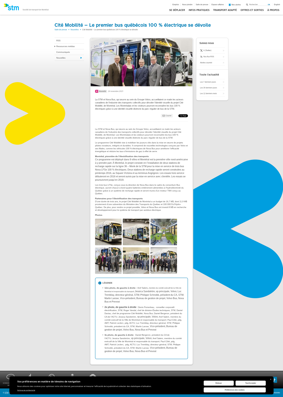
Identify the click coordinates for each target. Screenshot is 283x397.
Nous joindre (187, 5)
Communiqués (63, 52)
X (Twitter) (207, 50)
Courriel (168, 116)
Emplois (175, 5)
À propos (273, 10)
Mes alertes (236, 5)
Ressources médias (65, 46)
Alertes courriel (206, 63)
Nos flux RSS (208, 57)
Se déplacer (177, 10)
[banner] (26, 7)
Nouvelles (75, 30)
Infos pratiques (199, 10)
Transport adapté (225, 10)
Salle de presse (202, 5)
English (277, 5)
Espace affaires (218, 5)
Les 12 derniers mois (208, 93)
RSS (58, 40)
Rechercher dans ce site (247, 4)
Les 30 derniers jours (208, 88)
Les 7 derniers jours (208, 82)
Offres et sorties (252, 10)
